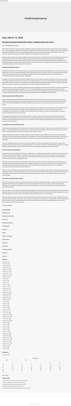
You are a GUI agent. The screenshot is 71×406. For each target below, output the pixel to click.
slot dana (4, 229)
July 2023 (4, 324)
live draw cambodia (7, 249)
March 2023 (5, 331)
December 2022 (6, 337)
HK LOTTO (5, 219)
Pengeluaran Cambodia (8, 216)
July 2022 (4, 346)
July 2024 (4, 301)
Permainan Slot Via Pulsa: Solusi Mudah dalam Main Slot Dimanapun (16, 388)
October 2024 (5, 295)
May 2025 (5, 282)
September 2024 (6, 297)
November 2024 (6, 293)
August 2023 (5, 322)
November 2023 (6, 316)
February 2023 (5, 333)
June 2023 (5, 326)
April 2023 (5, 329)
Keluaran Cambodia (7, 236)
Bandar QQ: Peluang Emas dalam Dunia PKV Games (13, 386)
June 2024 (5, 303)
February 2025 (5, 288)
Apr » (7, 375)
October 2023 (5, 318)
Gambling (5, 0)
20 (31, 367)
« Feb (3, 375)
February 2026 (5, 265)
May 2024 (5, 305)
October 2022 (5, 341)
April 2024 (5, 307)
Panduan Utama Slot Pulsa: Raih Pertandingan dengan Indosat (15, 380)
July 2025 (4, 278)
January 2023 (5, 335)
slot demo (4, 252)
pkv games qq (12, 50)
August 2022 (5, 344)
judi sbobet (5, 246)
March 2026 (5, 263)
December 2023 (6, 314)
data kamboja (5, 239)
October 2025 (5, 273)
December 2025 (6, 269)
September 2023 (6, 320)
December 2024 (6, 292)
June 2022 (5, 348)
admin (16, 45)
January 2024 (5, 312)
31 (3, 371)
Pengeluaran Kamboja (7, 222)
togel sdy (4, 256)
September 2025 (6, 275)
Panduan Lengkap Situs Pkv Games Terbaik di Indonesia (14, 382)
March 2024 (5, 309)
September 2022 (6, 343)
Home (1, 0)
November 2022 (6, 339)
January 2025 (5, 290)
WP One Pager (37, 404)
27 (31, 369)
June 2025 (5, 280)
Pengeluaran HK (6, 212)
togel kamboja (5, 226)
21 (41, 367)
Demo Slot (4, 242)
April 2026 (5, 261)
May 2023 (5, 327)
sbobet (4, 232)
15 (50, 366)
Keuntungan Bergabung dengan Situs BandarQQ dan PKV (14, 384)
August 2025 (5, 276)
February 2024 (5, 310)
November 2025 (6, 271)
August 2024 (5, 299)
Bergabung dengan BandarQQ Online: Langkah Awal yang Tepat (28, 42)
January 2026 (5, 267)
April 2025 (5, 284)
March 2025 (5, 286)
